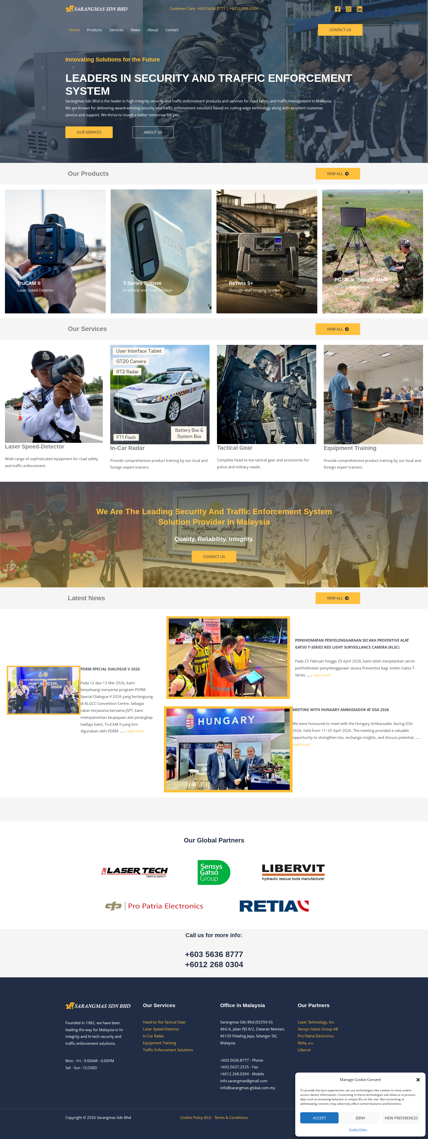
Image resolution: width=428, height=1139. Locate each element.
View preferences (401, 1117)
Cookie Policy (358, 1129)
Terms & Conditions (231, 1117)
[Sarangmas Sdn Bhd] (96, 8)
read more (135, 730)
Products (94, 29)
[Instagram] (349, 9)
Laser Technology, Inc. (316, 1021)
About (153, 29)
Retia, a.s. (306, 1042)
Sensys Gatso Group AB (318, 1028)
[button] (418, 1079)
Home (74, 29)
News (135, 29)
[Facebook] (338, 9)
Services (116, 29)
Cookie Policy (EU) (195, 1117)
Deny (360, 1117)
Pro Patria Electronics (316, 1035)
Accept (319, 1117)
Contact (171, 29)
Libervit (304, 1049)
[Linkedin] (359, 9)
